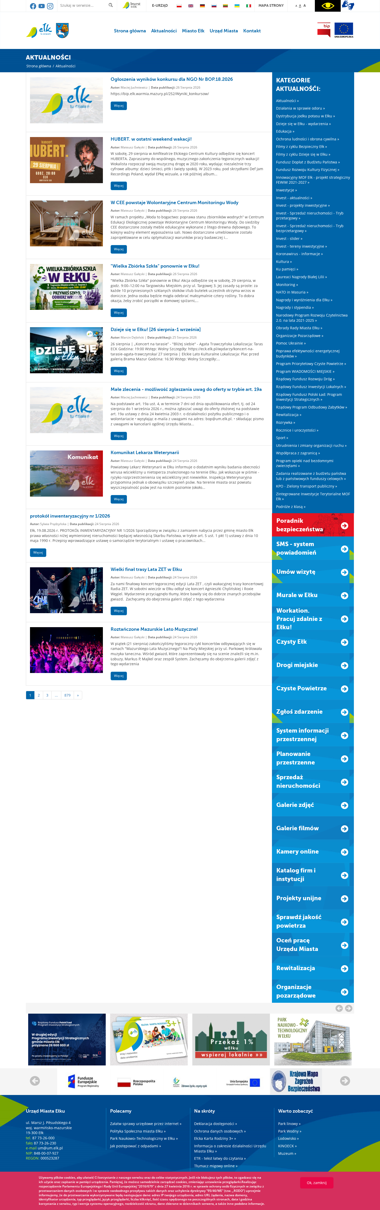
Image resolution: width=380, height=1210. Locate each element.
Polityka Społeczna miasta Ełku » (138, 1131)
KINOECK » (287, 1145)
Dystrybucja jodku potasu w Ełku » (305, 115)
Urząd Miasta (224, 30)
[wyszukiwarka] (112, 5)
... (56, 695)
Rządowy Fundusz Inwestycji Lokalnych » (311, 386)
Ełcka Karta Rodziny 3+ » (215, 1138)
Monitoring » (287, 284)
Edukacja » (285, 131)
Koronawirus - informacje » (299, 253)
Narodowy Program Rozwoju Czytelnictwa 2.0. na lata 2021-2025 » (312, 318)
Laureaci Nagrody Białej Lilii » (301, 276)
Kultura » (284, 261)
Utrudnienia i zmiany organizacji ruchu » (311, 445)
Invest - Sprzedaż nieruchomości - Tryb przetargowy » (310, 216)
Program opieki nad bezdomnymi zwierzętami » (304, 463)
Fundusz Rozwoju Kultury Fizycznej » (307, 169)
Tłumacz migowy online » (216, 1165)
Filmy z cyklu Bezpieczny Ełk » (301, 146)
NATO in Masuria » (292, 292)
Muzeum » (287, 1153)
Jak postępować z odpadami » (135, 1145)
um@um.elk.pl (50, 1147)
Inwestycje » (286, 190)
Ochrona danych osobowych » (220, 1131)
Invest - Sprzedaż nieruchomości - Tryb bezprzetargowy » (310, 228)
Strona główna (130, 30)
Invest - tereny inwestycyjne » (301, 246)
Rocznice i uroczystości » (297, 430)
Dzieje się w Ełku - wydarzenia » (303, 123)
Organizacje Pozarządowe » (299, 335)
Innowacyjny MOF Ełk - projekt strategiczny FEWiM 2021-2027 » (313, 180)
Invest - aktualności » (294, 197)
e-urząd (160, 5)
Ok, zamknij (317, 1182)
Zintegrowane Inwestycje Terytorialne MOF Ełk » (313, 496)
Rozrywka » (285, 422)
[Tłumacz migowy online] (348, 5)
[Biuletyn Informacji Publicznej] (323, 30)
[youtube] (42, 8)
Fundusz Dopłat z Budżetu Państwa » (308, 162)
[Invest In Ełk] (131, 5)
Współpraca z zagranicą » (298, 452)
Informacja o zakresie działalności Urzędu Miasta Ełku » (230, 1148)
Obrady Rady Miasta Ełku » (299, 327)
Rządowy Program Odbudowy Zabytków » (311, 407)
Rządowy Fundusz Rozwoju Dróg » (305, 378)
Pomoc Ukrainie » (291, 343)
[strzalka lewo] (348, 1008)
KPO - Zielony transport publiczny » (306, 486)
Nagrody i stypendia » (295, 307)
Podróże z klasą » (291, 506)
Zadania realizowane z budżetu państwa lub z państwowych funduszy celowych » (311, 476)
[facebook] (33, 8)
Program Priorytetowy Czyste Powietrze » (311, 363)
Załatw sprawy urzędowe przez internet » (145, 1123)
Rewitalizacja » (288, 414)
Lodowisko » (288, 1138)
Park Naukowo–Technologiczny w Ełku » (144, 1138)
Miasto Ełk (193, 30)
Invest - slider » (289, 238)
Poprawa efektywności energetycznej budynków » (308, 353)
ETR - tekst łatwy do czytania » (220, 1158)
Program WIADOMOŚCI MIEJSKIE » (305, 371)
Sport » (282, 437)
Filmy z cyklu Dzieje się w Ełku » (303, 154)
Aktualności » (287, 100)
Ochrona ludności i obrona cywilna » (307, 139)
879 (67, 695)
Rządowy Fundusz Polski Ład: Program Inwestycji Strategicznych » (309, 397)
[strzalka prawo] (339, 1008)
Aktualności (164, 30)
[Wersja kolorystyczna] (328, 6)
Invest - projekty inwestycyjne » (303, 205)
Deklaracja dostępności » (215, 1123)
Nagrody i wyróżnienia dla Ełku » (304, 299)
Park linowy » (289, 1123)
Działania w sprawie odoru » (300, 108)
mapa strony (271, 5)
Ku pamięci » (287, 269)
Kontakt (252, 30)
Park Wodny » (289, 1131)
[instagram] (50, 8)
